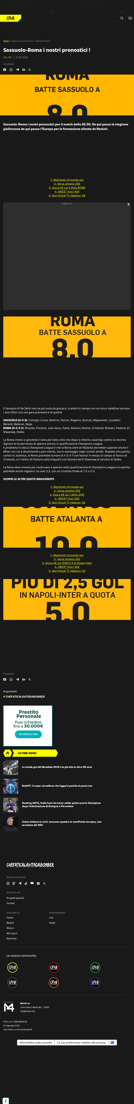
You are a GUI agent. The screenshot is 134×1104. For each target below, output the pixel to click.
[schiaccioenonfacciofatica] (67, 982)
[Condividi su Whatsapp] (11, 69)
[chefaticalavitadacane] (108, 982)
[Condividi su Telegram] (17, 69)
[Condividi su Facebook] (4, 69)
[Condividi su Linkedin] (23, 69)
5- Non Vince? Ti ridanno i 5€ (67, 196)
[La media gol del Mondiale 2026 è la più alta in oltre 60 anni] (10, 767)
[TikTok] (26, 883)
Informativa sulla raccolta (36, 1042)
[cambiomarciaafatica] (26, 982)
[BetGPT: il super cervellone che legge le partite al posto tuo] (10, 786)
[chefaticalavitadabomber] (26, 967)
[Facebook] (38, 883)
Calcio (14, 41)
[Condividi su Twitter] (29, 69)
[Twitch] (14, 883)
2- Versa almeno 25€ (67, 184)
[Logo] (11, 18)
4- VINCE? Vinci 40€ (67, 192)
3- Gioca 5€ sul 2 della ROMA (67, 188)
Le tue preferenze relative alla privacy (81, 1042)
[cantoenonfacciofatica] (67, 967)
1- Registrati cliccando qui (67, 180)
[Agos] (67, 725)
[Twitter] (44, 883)
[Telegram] (19, 883)
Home (6, 41)
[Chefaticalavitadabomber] (68, 865)
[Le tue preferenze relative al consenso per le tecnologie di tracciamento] (6, 1101)
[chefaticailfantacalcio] (108, 967)
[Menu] (130, 18)
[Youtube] (32, 883)
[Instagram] (8, 883)
